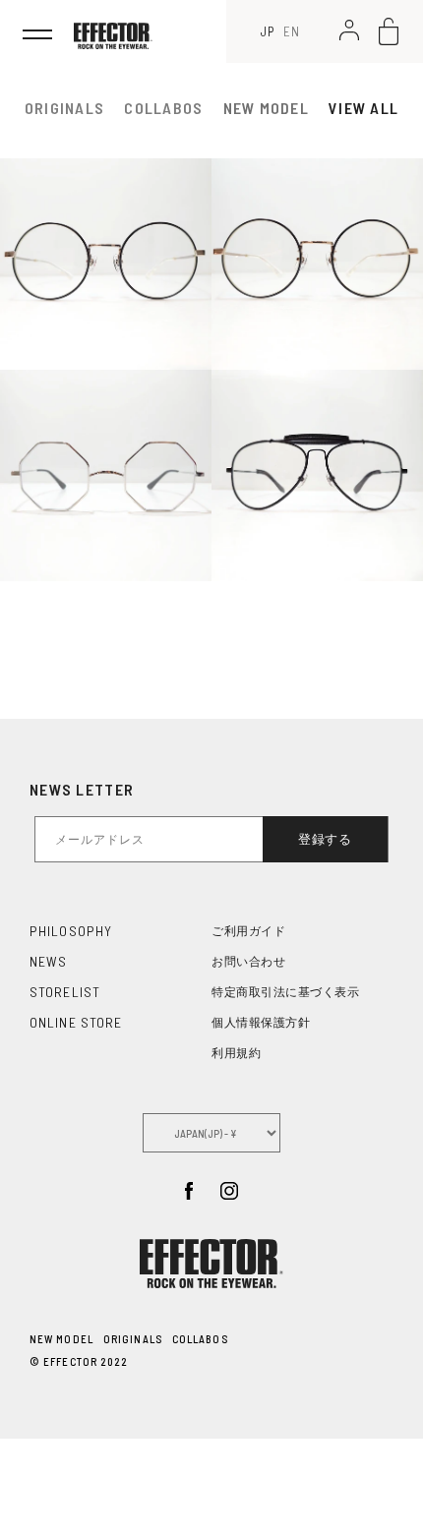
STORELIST (65, 991)
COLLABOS (200, 1338)
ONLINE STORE (76, 1022)
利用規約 (236, 1053)
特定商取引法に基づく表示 (285, 992)
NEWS (48, 961)
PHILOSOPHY (71, 930)
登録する (325, 839)
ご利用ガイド (248, 931)
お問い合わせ (248, 962)
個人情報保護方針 (261, 1023)
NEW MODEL (266, 107)
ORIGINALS (132, 1338)
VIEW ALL (363, 107)
